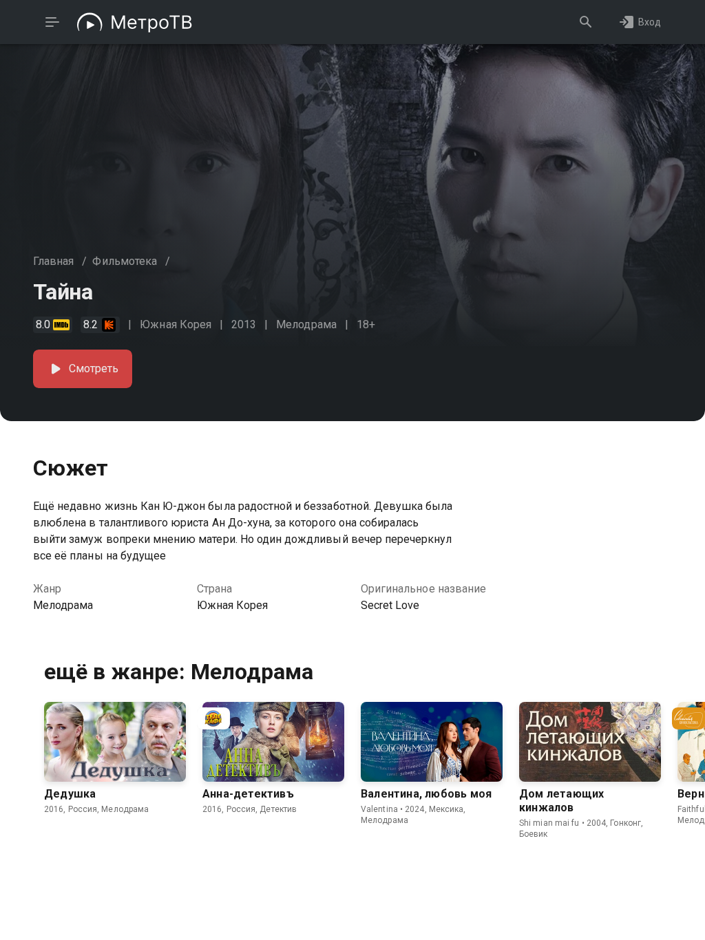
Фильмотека (124, 261)
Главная (53, 261)
